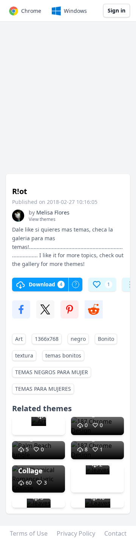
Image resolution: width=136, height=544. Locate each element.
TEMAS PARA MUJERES (43, 388)
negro (78, 338)
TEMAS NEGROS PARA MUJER (51, 372)
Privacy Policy (76, 533)
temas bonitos (63, 355)
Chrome (31, 10)
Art (19, 338)
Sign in (116, 10)
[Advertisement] (68, 101)
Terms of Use (29, 533)
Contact (115, 533)
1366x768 (47, 338)
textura (24, 355)
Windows (75, 10)
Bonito (106, 338)
